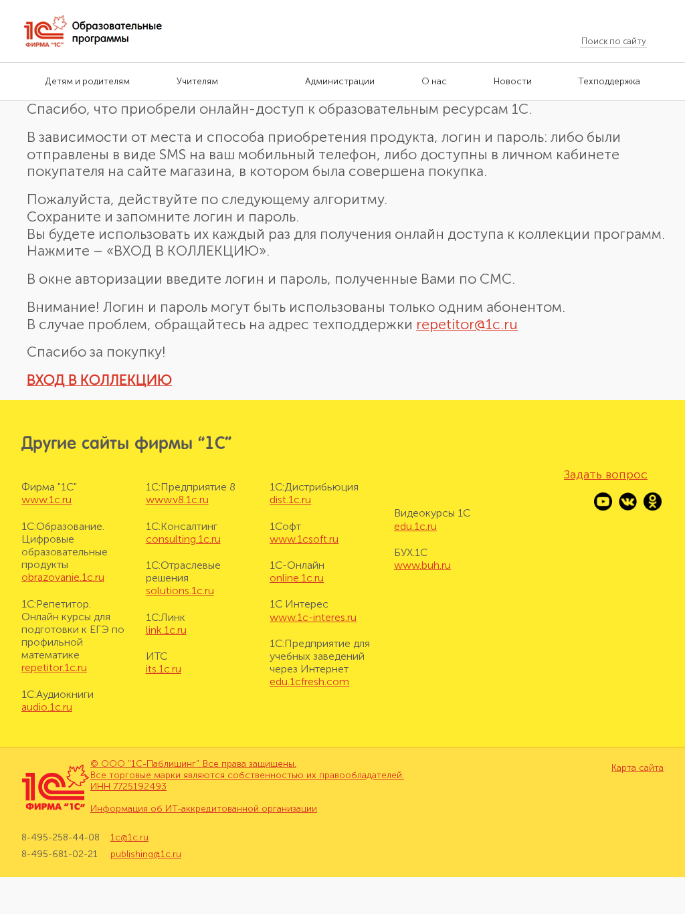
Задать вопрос (606, 474)
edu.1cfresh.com (309, 681)
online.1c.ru (297, 577)
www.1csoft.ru (304, 539)
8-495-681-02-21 (59, 854)
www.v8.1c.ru (177, 499)
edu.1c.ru (415, 526)
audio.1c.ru (46, 707)
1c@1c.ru (129, 837)
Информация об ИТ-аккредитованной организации (203, 808)
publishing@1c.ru (145, 854)
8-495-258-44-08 (60, 837)
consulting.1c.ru (183, 539)
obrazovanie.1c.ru (62, 577)
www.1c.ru (46, 499)
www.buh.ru (422, 565)
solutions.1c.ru (180, 590)
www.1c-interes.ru (313, 617)
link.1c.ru (166, 630)
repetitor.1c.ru (54, 667)
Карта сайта (637, 768)
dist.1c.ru (290, 499)
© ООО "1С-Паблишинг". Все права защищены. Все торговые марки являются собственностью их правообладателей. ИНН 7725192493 (247, 775)
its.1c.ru (163, 668)
